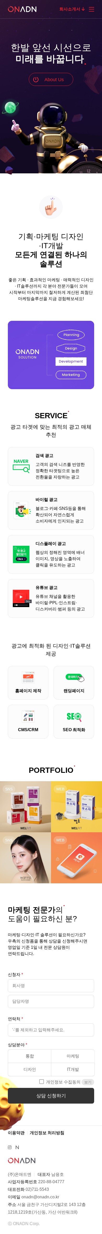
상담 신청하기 (51, 1095)
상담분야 (16, 1045)
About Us (54, 79)
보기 (88, 1082)
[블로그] (17, 1147)
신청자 (14, 974)
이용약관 (16, 1133)
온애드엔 (25, 9)
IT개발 (73, 1069)
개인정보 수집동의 (63, 1082)
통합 (30, 1056)
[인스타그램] (10, 1147)
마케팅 (73, 1056)
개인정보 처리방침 (47, 1133)
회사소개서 (69, 9)
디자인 (30, 1069)
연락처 (14, 1019)
